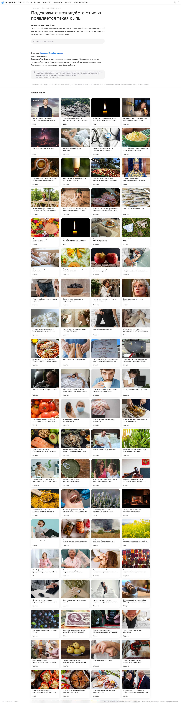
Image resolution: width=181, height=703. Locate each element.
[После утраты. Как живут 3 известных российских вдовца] (45, 112)
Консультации (35, 8)
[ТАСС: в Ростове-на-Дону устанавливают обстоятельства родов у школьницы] (136, 323)
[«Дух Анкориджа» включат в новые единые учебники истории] (136, 684)
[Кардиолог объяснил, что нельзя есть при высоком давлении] (45, 172)
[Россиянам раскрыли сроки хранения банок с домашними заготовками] (136, 563)
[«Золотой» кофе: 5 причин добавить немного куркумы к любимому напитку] (45, 503)
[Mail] (3, 2)
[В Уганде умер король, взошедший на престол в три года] (136, 172)
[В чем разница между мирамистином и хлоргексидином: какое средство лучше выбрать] (75, 413)
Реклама (16, 701)
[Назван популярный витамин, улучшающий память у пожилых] (45, 202)
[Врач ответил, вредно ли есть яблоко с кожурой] (105, 262)
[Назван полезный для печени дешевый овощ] (45, 232)
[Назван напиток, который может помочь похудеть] (105, 293)
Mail (3, 701)
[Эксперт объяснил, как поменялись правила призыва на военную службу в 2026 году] (105, 624)
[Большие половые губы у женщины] (75, 142)
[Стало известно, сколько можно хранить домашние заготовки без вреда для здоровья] (75, 533)
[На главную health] (10, 2)
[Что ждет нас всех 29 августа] (45, 142)
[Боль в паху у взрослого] (45, 533)
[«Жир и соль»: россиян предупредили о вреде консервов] (75, 473)
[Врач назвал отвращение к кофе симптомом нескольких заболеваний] (105, 383)
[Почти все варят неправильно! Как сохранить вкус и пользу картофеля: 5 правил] (136, 142)
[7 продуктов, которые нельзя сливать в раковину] (105, 232)
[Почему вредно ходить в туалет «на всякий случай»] (75, 323)
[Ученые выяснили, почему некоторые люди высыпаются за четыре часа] (105, 594)
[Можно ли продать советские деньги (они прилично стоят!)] (75, 624)
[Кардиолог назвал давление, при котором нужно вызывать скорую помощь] (136, 262)
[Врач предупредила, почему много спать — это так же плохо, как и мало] (75, 383)
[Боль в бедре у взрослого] (105, 323)
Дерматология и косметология (51, 8)
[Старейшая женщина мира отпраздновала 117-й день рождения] (75, 563)
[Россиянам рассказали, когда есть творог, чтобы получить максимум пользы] (45, 323)
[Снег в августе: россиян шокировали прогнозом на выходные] (105, 503)
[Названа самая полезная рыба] (136, 202)
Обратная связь (136, 701)
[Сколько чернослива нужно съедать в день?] (75, 293)
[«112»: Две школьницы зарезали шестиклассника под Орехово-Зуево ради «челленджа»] (105, 112)
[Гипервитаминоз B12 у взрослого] (45, 383)
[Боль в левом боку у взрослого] (105, 443)
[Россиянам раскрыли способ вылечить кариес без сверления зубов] (75, 503)
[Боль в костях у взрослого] (105, 654)
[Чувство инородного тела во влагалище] (45, 262)
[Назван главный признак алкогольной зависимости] (136, 654)
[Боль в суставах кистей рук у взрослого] (105, 413)
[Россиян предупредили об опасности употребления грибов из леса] (75, 443)
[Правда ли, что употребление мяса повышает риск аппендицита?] (75, 684)
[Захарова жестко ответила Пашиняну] (136, 293)
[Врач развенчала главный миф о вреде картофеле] (136, 413)
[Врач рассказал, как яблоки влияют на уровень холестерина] (105, 172)
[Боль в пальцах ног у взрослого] (75, 353)
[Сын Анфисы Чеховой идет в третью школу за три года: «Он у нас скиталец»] (45, 563)
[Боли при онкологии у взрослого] (136, 383)
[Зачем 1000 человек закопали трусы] (136, 232)
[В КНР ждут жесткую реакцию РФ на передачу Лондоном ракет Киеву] (136, 353)
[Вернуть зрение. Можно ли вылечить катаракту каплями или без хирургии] (105, 563)
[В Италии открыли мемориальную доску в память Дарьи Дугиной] (105, 353)
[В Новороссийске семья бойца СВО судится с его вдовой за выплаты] (136, 594)
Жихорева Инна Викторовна (51, 53)
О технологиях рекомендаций (150, 701)
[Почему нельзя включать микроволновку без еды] (136, 503)
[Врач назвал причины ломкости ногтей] (75, 594)
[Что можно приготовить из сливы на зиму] (45, 624)
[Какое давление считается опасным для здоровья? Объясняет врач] (105, 142)
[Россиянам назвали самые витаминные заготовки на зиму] (75, 654)
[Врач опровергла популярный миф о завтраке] (105, 684)
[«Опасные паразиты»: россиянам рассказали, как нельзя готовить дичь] (105, 202)
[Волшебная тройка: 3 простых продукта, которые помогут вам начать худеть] (45, 353)
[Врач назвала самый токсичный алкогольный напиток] (75, 172)
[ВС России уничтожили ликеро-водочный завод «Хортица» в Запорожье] (105, 533)
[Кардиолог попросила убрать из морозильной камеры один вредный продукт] (136, 112)
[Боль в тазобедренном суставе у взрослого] (45, 293)
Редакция (106, 701)
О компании (9, 701)
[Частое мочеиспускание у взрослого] (136, 624)
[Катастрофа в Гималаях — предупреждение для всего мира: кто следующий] (75, 112)
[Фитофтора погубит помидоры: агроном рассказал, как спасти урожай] (45, 413)
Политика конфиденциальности (169, 701)
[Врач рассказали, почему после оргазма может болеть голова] (75, 202)
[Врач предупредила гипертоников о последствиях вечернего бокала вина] (45, 654)
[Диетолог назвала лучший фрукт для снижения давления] (136, 443)
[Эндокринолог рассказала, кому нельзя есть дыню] (75, 262)
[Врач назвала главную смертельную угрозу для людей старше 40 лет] (45, 443)
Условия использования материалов (120, 701)
